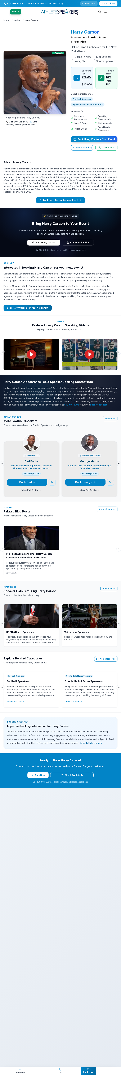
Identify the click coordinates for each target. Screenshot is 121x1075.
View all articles (107, 509)
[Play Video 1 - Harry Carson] (31, 354)
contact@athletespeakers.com (72, 250)
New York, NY (109, 80)
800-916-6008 (45, 250)
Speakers (17, 20)
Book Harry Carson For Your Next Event (27, 308)
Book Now (111, 5)
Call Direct (108, 147)
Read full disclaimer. (91, 743)
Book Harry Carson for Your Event (60, 200)
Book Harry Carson (45, 242)
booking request (98, 404)
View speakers (14, 701)
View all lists (109, 588)
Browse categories (106, 659)
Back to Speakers (15, 5)
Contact (15, 12)
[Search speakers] (99, 11)
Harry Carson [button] (85, 32)
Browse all (110, 418)
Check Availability (91, 5)
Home (6, 20)
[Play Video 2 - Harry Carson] (89, 354)
